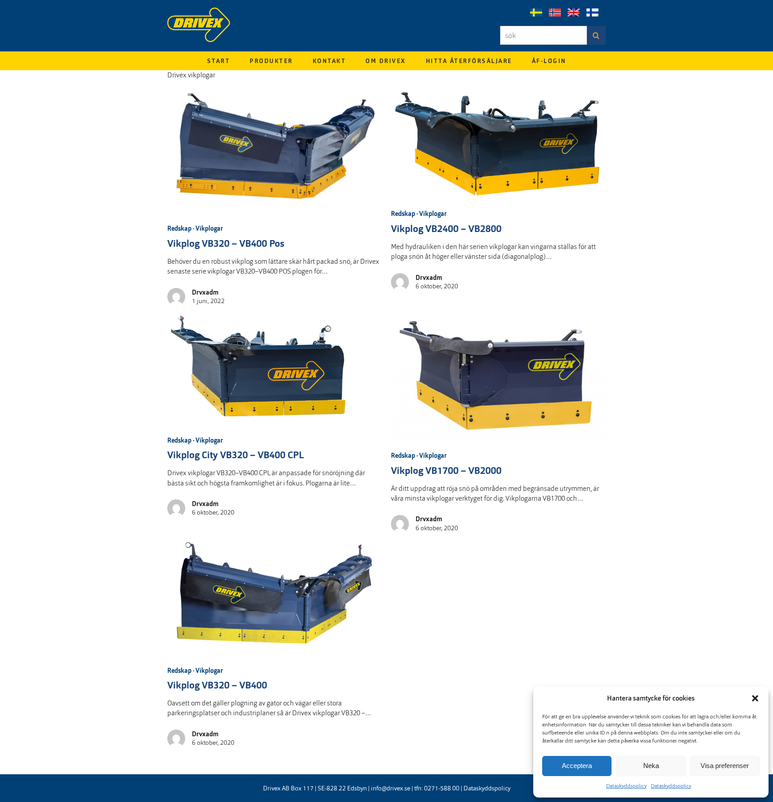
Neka (651, 765)
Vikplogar (209, 228)
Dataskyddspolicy (626, 785)
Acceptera (577, 765)
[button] (755, 698)
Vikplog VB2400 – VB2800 (446, 229)
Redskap (179, 228)
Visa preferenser (725, 765)
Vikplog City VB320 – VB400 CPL (235, 455)
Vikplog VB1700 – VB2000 (446, 470)
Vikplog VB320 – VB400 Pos (226, 243)
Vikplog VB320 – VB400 (217, 685)
